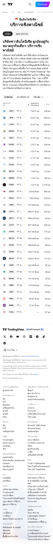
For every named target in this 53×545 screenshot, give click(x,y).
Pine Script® (8, 469)
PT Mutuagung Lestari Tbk (20, 238)
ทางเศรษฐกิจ (8, 440)
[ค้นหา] (30, 4)
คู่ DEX (5, 414)
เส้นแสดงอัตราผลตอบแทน (14, 460)
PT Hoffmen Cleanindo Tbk (20, 205)
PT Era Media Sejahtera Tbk (20, 144)
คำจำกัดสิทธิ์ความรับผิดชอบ (37, 482)
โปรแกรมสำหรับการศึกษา (38, 539)
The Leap (32, 417)
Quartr (35, 374)
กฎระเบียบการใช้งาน (11, 501)
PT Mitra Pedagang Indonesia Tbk (20, 272)
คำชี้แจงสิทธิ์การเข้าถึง (37, 492)
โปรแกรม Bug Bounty (37, 498)
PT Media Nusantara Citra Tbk (20, 131)
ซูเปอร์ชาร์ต (8, 390)
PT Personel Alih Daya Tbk (20, 198)
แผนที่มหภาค (8, 466)
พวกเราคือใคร (33, 440)
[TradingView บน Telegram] (37, 337)
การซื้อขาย (7, 513)
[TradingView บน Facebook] (11, 337)
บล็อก (30, 446)
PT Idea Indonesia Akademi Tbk (20, 298)
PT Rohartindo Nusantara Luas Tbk (20, 312)
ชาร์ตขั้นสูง (32, 519)
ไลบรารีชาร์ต (33, 513)
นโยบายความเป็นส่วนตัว (38, 486)
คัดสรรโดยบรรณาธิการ (13, 519)
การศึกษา (7, 516)
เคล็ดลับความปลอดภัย (37, 495)
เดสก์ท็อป (6, 481)
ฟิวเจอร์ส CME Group (37, 425)
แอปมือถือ (7, 478)
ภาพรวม (31, 408)
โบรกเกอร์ (32, 411)
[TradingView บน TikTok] (44, 337)
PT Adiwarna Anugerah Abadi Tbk (20, 265)
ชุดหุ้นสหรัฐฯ (33, 431)
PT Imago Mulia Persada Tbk (20, 211)
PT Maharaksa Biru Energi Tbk (20, 164)
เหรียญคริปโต (8, 408)
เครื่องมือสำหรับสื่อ (35, 455)
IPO (4, 449)
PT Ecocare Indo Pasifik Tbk (20, 231)
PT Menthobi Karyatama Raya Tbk (20, 171)
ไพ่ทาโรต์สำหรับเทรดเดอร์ (39, 466)
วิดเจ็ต (30, 510)
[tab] (8, 33)
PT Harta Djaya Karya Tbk (20, 258)
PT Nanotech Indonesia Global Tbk (20, 278)
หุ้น (4, 399)
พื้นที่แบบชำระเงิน (10, 536)
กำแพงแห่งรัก (8, 492)
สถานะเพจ (32, 501)
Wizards (6, 530)
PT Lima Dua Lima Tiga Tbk (20, 225)
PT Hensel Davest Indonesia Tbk (20, 292)
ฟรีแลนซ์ (6, 533)
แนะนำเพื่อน (8, 495)
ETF (4, 402)
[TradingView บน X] (5, 337)
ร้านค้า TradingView (36, 463)
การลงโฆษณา (34, 530)
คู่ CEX (5, 411)
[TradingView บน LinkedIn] (31, 337)
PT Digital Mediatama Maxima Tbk (20, 178)
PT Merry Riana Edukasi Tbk (20, 285)
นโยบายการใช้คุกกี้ (35, 489)
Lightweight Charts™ (37, 516)
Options (6, 463)
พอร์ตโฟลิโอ (8, 457)
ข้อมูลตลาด (32, 396)
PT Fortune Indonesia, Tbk (20, 184)
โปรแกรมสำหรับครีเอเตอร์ (14, 498)
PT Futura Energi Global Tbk (20, 158)
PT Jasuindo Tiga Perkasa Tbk (20, 124)
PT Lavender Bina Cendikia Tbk (20, 305)
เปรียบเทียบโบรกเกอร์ (37, 414)
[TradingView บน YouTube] (18, 337)
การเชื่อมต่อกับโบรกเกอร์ (38, 533)
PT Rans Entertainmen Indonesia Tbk (20, 151)
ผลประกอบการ (9, 443)
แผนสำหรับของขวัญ (36, 399)
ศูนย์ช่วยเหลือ (33, 449)
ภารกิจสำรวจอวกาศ (36, 443)
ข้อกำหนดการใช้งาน (36, 478)
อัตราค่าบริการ (34, 393)
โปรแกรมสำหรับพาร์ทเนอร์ (39, 536)
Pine (5, 417)
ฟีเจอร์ (30, 390)
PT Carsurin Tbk (20, 251)
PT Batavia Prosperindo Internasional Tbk (20, 117)
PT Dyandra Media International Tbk (20, 245)
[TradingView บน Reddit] (5, 343)
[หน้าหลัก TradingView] (10, 4)
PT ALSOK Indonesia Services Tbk (20, 191)
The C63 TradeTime (36, 469)
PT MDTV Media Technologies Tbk (20, 218)
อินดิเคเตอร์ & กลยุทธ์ (12, 527)
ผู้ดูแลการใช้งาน (9, 504)
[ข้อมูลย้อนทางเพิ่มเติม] (12, 12)
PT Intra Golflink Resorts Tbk (20, 138)
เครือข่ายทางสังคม (10, 489)
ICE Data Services (32, 356)
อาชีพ (30, 452)
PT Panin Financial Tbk (20, 111)
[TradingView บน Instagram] (24, 337)
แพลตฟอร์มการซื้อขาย (37, 522)
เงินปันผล (7, 446)
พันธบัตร (6, 405)
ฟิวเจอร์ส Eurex (34, 428)
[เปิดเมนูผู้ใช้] (4, 4)
